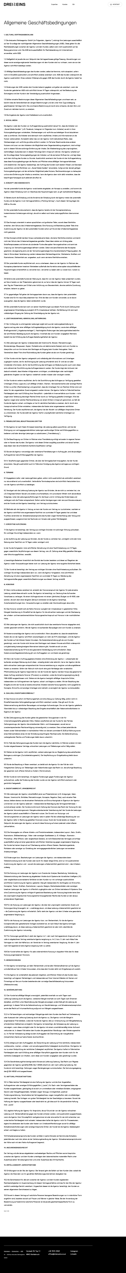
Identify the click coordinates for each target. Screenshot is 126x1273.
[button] (54, 1251)
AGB (22, 1251)
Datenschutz (15, 1251)
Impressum (7, 1251)
